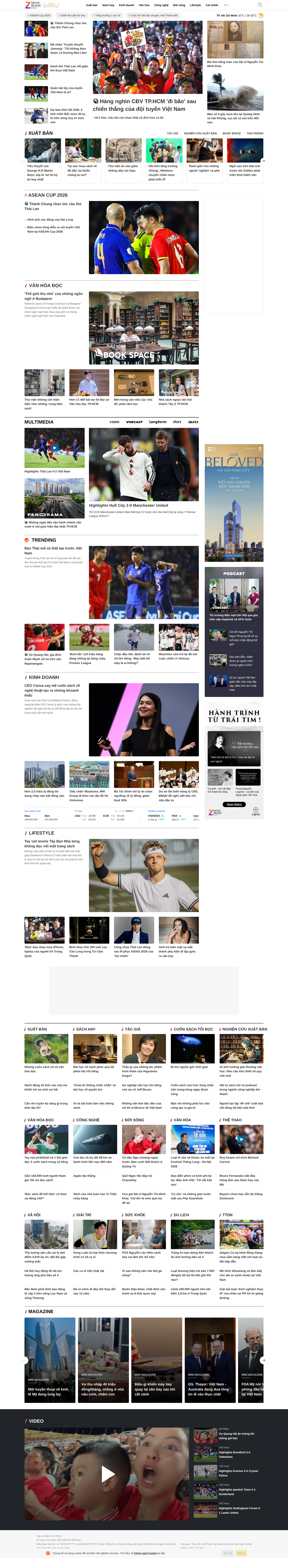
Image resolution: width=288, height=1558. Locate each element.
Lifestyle (195, 5)
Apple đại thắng (84, 1176)
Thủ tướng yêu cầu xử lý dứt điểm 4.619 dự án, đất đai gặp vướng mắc (45, 1257)
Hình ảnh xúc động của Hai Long (50, 219)
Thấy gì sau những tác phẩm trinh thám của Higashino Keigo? (142, 1071)
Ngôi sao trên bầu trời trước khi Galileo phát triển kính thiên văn (244, 171)
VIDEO (36, 1421)
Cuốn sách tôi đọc (193, 1029)
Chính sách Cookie (145, 1553)
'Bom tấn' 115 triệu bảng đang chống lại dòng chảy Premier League (87, 659)
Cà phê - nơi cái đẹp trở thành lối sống (219, 790)
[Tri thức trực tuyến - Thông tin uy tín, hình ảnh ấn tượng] (42, 5)
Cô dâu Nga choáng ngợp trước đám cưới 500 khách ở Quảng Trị (142, 1162)
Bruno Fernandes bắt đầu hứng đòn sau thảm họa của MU (239, 1180)
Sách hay (108, 5)
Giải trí (83, 1215)
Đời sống (179, 5)
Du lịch (181, 1215)
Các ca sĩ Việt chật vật (88, 1271)
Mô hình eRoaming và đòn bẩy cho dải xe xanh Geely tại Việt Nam (241, 1275)
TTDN (228, 1215)
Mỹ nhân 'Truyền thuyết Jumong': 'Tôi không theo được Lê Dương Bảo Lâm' (68, 49)
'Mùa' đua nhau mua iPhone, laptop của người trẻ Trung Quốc (44, 952)
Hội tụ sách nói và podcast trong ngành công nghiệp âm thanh (240, 1090)
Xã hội (33, 1215)
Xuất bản (92, 5)
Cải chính (212, 5)
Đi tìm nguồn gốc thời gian (189, 1067)
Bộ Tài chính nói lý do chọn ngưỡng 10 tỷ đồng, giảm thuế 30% (133, 796)
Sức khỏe (135, 1215)
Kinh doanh (126, 5)
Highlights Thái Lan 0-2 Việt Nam (47, 471)
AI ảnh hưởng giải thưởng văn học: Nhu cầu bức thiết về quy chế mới (241, 1071)
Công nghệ (161, 5)
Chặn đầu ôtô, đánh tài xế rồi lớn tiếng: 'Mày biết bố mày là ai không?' (132, 659)
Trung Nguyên (212, 703)
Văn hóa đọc (45, 285)
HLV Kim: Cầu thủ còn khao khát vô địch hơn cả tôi (129, 117)
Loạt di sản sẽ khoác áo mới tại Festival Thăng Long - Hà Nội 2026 (193, 1162)
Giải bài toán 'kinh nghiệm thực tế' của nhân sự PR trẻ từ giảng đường (242, 1294)
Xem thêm (234, 800)
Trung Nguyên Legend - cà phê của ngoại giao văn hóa (247, 791)
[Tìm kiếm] (260, 5)
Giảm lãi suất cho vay (73, 15)
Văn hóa (144, 5)
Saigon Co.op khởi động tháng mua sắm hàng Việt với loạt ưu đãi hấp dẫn (241, 1257)
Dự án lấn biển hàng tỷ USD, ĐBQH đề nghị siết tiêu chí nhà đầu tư (178, 796)
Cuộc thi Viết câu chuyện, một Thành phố (154, 15)
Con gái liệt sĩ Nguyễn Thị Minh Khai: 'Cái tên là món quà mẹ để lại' (144, 1198)
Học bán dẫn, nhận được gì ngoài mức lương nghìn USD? (241, 661)
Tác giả (132, 1029)
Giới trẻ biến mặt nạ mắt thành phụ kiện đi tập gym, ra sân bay (177, 952)
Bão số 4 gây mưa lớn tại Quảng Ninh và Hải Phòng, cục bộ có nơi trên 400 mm (233, 118)
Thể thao (232, 1120)
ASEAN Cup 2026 (40, 15)
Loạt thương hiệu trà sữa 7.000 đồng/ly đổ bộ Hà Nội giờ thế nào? (192, 1275)
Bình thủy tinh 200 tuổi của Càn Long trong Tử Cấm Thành (88, 952)
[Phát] (106, 1474)
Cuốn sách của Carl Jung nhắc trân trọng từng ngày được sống (192, 1090)
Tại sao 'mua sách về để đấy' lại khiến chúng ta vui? (82, 171)
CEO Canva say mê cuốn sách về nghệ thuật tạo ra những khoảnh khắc (52, 690)
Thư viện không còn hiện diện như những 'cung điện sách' (43, 404)
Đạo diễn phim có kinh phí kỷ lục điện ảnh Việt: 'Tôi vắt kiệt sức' (191, 1180)
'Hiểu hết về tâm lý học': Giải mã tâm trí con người (233, 759)
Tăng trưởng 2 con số (108, 15)
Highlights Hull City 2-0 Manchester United (128, 505)
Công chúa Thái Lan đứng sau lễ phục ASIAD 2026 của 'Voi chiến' (133, 952)
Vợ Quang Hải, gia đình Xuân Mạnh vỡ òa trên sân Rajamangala (42, 659)
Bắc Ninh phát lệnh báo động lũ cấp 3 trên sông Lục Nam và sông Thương (45, 1294)
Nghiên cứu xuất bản (245, 1029)
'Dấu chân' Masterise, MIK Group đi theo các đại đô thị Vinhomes (88, 796)
